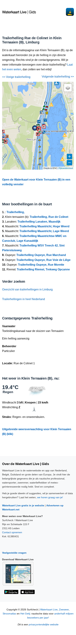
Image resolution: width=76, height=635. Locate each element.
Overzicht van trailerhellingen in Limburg (27, 289)
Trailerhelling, (16, 212)
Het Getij (25, 613)
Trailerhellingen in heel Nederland (23, 299)
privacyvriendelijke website (44, 624)
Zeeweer (64, 609)
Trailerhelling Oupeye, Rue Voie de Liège (43, 259)
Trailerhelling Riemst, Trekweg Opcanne (43, 269)
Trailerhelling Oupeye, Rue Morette (41, 264)
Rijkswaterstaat (66, 167)
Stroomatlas (9, 613)
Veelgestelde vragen (14, 552)
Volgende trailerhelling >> (58, 76)
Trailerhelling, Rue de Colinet (49, 216)
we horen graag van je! (50, 497)
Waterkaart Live (49, 609)
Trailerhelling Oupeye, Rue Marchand (41, 255)
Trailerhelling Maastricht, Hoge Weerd (44, 226)
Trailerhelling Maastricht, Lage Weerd (44, 231)
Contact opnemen (12, 532)
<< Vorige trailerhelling (16, 76)
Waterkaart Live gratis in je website (23, 505)
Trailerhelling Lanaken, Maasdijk (38, 221)
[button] (46, 110)
